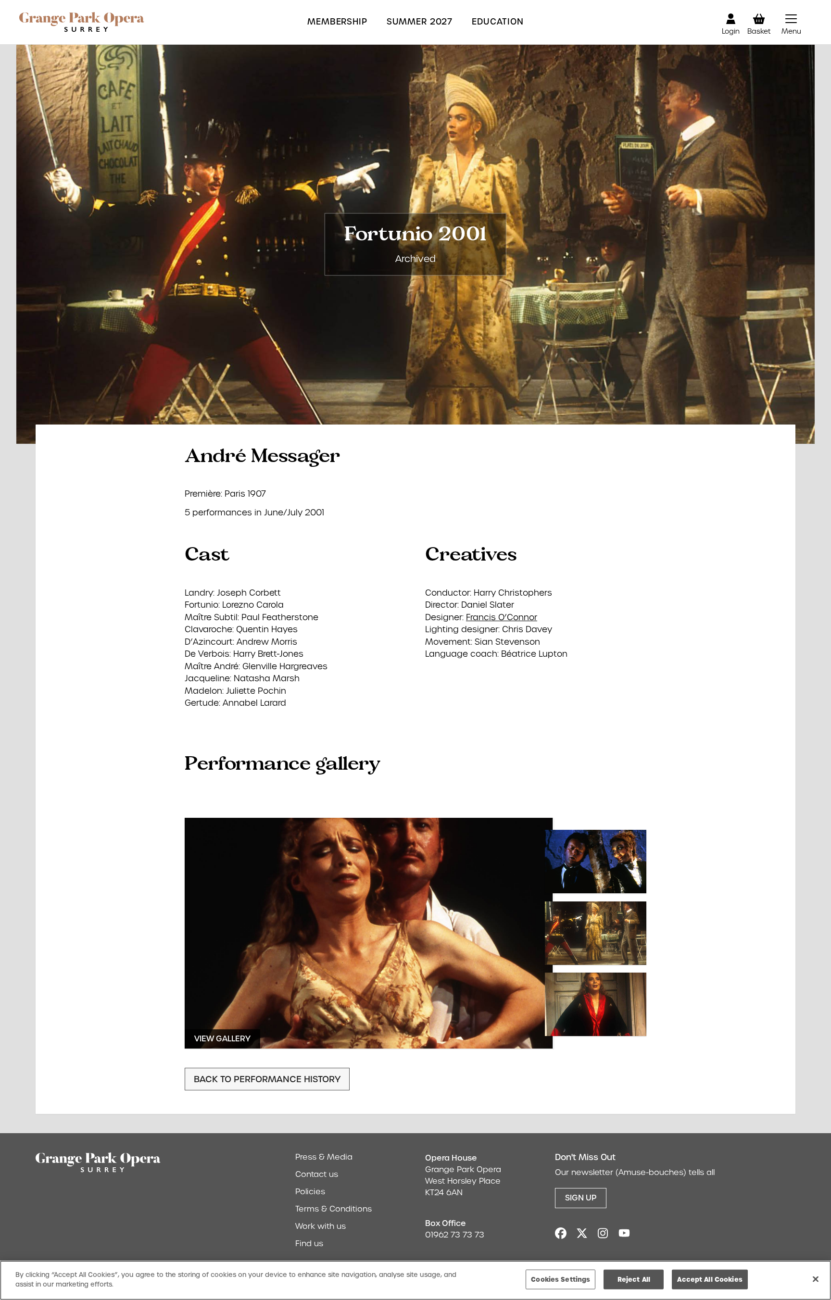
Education (498, 22)
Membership (337, 22)
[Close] (815, 1278)
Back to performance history (267, 1079)
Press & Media (324, 1157)
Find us (309, 1243)
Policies (310, 1192)
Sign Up (580, 1198)
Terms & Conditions (333, 1209)
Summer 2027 (420, 22)
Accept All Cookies (709, 1279)
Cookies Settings (560, 1279)
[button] (791, 22)
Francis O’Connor (501, 617)
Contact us (316, 1174)
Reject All (633, 1279)
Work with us (320, 1226)
